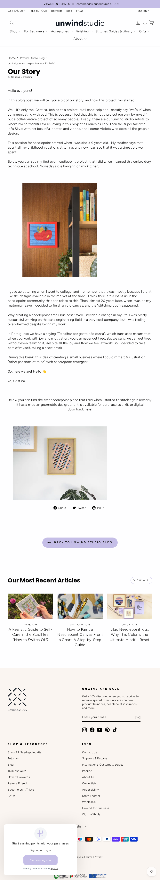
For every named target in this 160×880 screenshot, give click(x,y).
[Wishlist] (145, 22)
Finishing (83, 31)
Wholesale (89, 802)
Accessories (60, 31)
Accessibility (90, 789)
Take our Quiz (38, 10)
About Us (88, 777)
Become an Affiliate (21, 789)
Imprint (87, 771)
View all (141, 580)
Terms (89, 857)
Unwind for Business (95, 808)
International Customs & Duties (103, 764)
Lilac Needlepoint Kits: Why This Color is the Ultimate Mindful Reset (129, 634)
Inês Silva (15, 129)
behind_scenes (16, 63)
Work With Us (91, 814)
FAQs (80, 10)
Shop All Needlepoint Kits (25, 752)
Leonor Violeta (99, 129)
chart (72, 624)
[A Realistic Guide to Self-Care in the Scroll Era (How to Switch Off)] (30, 606)
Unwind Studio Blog (32, 58)
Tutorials (13, 758)
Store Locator (91, 796)
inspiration (33, 63)
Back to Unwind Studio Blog (82, 542)
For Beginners (34, 31)
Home (12, 58)
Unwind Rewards (19, 777)
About (79, 38)
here (88, 409)
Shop (14, 31)
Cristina (41, 110)
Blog (69, 10)
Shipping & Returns (95, 758)
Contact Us (89, 752)
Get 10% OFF (16, 10)
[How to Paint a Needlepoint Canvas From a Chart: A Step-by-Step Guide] (80, 606)
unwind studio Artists (128, 119)
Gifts (143, 31)
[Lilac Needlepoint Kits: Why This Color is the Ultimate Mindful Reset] (129, 606)
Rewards (56, 10)
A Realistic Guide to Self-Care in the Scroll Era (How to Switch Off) (30, 634)
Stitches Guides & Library (114, 31)
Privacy (98, 857)
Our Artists (89, 783)
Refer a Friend (17, 783)
